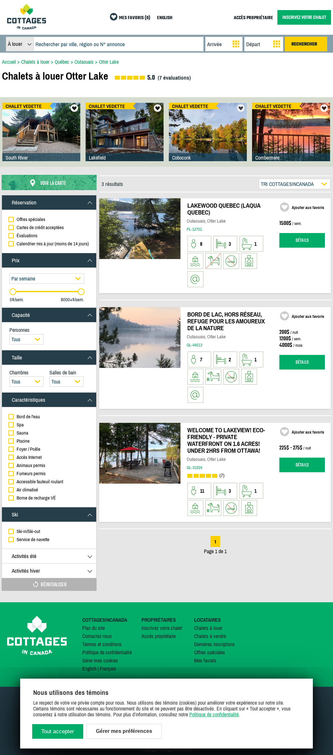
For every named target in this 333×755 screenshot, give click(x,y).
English (89, 668)
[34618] (291, 138)
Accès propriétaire (158, 636)
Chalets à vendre (210, 636)
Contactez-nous (97, 636)
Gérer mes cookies (100, 660)
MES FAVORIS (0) (134, 18)
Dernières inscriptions (214, 644)
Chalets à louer (208, 628)
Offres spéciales (209, 652)
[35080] (208, 138)
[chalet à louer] (26, 28)
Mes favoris (205, 660)
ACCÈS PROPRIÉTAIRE (253, 18)
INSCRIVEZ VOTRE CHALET (304, 17)
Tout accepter (57, 731)
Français (108, 668)
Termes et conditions (102, 644)
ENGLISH (164, 18)
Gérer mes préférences (124, 731)
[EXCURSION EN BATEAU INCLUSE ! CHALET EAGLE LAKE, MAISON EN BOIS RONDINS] (41, 138)
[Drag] (12, 291)
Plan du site (93, 628)
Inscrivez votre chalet (161, 628)
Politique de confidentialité (107, 652)
